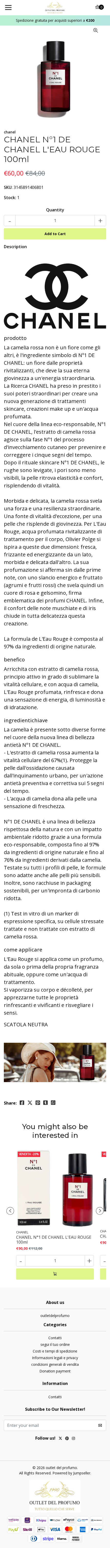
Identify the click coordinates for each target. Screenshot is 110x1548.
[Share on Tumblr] (45, 1102)
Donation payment (55, 1371)
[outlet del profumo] (55, 7)
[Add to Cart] (55, 1274)
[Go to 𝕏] (60, 1439)
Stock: (10, 197)
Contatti (55, 1337)
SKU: (8, 187)
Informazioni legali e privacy (55, 1357)
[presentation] (10, 1211)
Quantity (55, 210)
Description (15, 246)
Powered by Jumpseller (71, 1473)
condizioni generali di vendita (55, 1364)
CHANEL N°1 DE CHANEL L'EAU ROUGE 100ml (53, 1240)
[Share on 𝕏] (29, 1102)
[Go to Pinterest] (67, 1439)
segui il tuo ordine (55, 1344)
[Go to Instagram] (73, 1439)
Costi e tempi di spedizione (55, 1351)
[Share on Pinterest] (38, 1102)
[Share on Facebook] (22, 1102)
